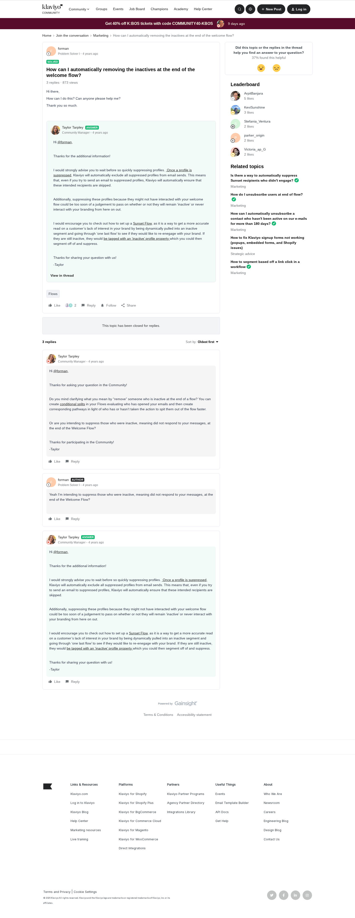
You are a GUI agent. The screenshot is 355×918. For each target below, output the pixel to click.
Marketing (100, 35)
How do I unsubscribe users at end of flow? (267, 194)
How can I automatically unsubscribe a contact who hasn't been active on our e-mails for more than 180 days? (269, 219)
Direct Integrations (132, 848)
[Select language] (250, 9)
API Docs (222, 812)
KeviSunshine (254, 107)
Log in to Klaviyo (83, 803)
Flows (53, 294)
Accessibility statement (194, 715)
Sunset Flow (142, 223)
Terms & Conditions (158, 715)
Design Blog (272, 830)
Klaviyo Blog (79, 812)
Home (46, 35)
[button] (271, 9)
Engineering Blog (276, 821)
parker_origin (254, 135)
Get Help (221, 821)
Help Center (203, 9)
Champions (159, 9)
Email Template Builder (232, 803)
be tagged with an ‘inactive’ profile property (137, 238)
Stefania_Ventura (257, 121)
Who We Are (273, 794)
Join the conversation (72, 35)
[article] (131, 409)
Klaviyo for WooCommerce (138, 839)
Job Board (137, 9)
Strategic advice (243, 254)
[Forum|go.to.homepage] (52, 9)
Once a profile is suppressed (184, 580)
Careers (270, 812)
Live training (79, 839)
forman (63, 48)
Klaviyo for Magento (133, 830)
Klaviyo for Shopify (133, 794)
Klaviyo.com (79, 794)
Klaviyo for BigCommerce (137, 812)
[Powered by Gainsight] (177, 704)
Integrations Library (181, 812)
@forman (64, 142)
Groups (101, 9)
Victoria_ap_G (255, 149)
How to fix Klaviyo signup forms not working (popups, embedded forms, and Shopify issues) (267, 243)
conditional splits (72, 404)
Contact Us (272, 839)
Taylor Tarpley (72, 127)
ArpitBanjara (253, 93)
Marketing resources (86, 830)
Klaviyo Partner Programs (185, 794)
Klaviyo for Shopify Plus (136, 803)
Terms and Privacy (57, 892)
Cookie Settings (85, 892)
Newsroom (272, 803)
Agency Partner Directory (185, 803)
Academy (181, 9)
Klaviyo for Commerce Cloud (140, 821)
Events (118, 9)
